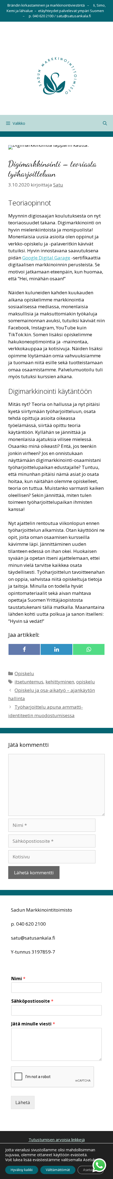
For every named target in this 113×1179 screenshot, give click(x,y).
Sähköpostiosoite (32, 1001)
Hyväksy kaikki (22, 1169)
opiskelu (85, 681)
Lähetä (22, 1102)
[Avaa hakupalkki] (105, 123)
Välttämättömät (58, 1169)
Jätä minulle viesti (33, 1024)
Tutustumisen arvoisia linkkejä (57, 1139)
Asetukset (90, 1169)
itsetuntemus (29, 681)
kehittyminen (60, 681)
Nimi (18, 979)
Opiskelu (24, 673)
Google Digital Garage (46, 258)
